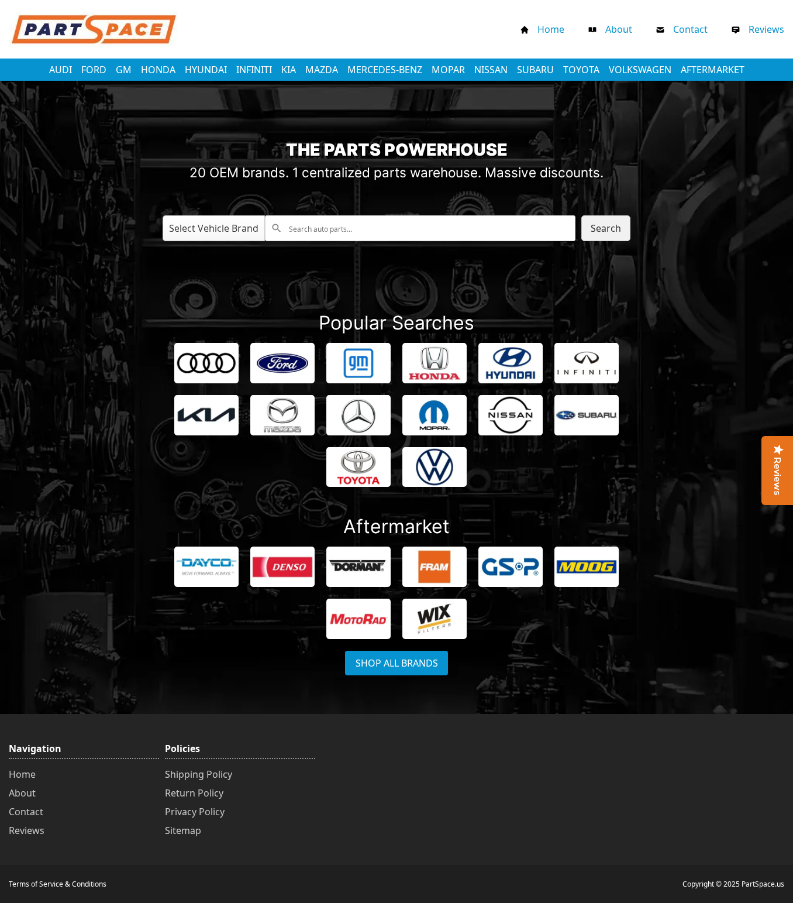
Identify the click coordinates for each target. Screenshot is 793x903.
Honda (160, 69)
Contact (690, 29)
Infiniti (256, 69)
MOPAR (451, 69)
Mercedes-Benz (387, 69)
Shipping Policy (198, 774)
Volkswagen (642, 69)
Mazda (324, 69)
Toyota (583, 69)
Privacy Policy (195, 811)
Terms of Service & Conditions (57, 884)
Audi (63, 69)
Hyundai (208, 69)
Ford (96, 69)
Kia (291, 69)
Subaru (537, 69)
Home (550, 29)
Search (606, 228)
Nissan (493, 69)
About (618, 29)
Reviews (766, 29)
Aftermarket (712, 69)
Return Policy (194, 793)
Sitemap (183, 830)
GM (126, 69)
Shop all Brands (397, 663)
